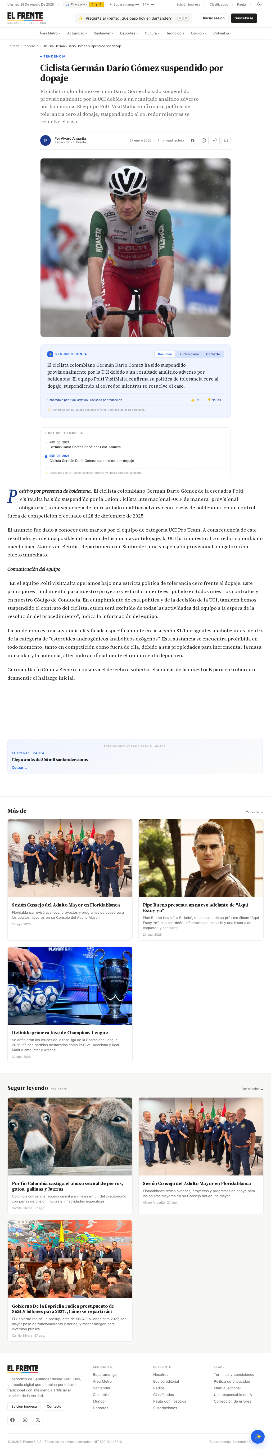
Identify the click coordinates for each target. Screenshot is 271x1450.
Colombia (222, 33)
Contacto (54, 1406)
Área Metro (49, 33)
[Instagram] (25, 1420)
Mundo (99, 1401)
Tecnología (175, 33)
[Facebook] (12, 1420)
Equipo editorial (166, 1381)
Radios (159, 1388)
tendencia (31, 46)
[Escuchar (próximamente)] (226, 140)
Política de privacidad (232, 1381)
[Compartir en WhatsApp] (204, 140)
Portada (13, 46)
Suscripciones (165, 1408)
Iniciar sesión (214, 18)
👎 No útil (214, 400)
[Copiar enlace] (215, 140)
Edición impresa (188, 4)
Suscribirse (244, 18)
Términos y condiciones (234, 1374)
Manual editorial (227, 1388)
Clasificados (219, 4)
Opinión (198, 33)
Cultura (152, 33)
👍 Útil (195, 400)
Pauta (241, 4)
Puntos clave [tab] (189, 354)
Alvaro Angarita (73, 138)
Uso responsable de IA (233, 1394)
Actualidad (77, 33)
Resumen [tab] (165, 354)
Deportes (129, 33)
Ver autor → (255, 812)
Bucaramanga (105, 1374)
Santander (103, 33)
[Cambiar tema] (259, 4)
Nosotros (160, 1374)
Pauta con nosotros (169, 1401)
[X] (38, 1420)
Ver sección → (253, 1089)
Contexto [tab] (213, 354)
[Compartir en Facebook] (192, 140)
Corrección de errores (232, 1401)
